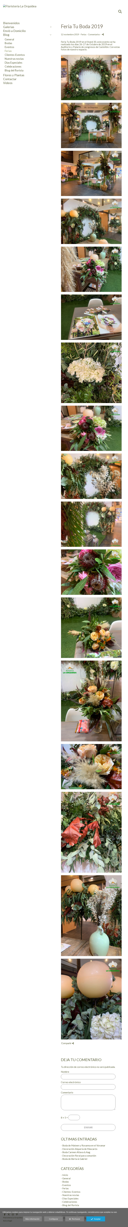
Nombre (65, 1071)
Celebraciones (13, 66)
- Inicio (64, 1175)
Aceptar (97, 1219)
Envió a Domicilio (14, 31)
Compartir (66, 1043)
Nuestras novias (14, 58)
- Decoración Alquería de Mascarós (79, 1148)
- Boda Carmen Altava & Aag (75, 1152)
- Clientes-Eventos (70, 1191)
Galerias (8, 27)
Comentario (67, 1092)
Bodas (8, 43)
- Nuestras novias (70, 1195)
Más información (32, 1219)
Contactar (10, 79)
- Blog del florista (70, 1205)
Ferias (8, 51)
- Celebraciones (69, 1201)
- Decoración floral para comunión (78, 1155)
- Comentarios (93, 34)
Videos (7, 83)
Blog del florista (14, 70)
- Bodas (65, 1181)
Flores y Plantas (13, 75)
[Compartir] (103, 34)
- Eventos (66, 1185)
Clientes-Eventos (15, 54)
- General (66, 1178)
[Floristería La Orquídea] (19, 6)
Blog (6, 34)
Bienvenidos (11, 23)
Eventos (9, 47)
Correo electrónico (71, 1082)
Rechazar (75, 1219)
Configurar (53, 1219)
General (9, 39)
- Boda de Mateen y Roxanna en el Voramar (83, 1145)
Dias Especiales (13, 62)
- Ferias (65, 1188)
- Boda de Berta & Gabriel (74, 1158)
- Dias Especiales (70, 1198)
